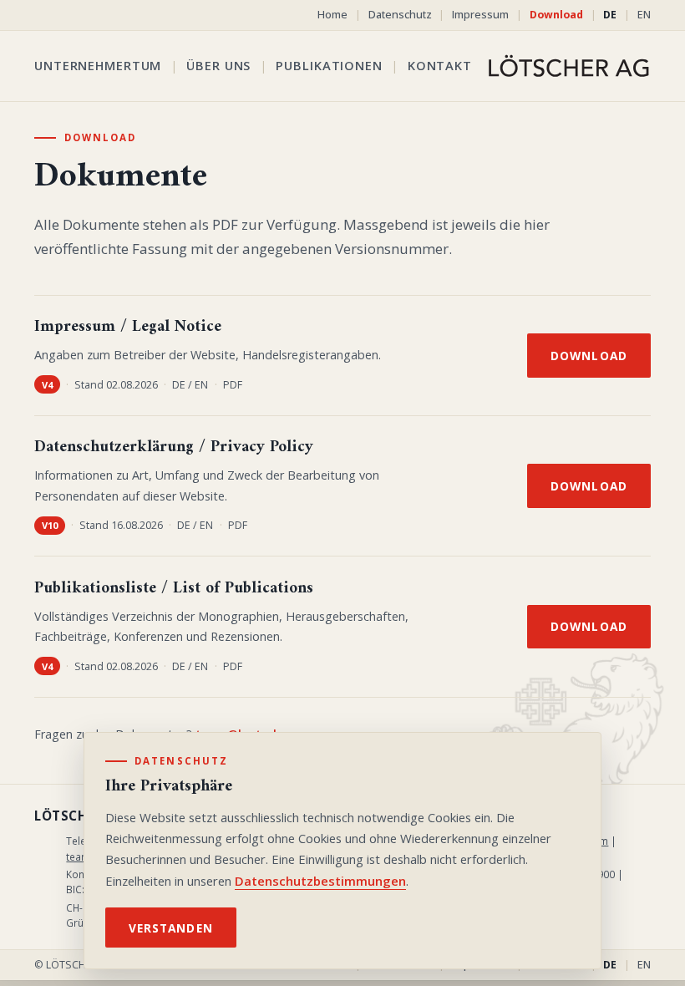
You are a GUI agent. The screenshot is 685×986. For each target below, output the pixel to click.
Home (332, 15)
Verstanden (171, 928)
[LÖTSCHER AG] (569, 66)
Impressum (480, 15)
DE (609, 15)
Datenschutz (400, 15)
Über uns (218, 65)
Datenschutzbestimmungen (320, 880)
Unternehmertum (97, 65)
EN (644, 15)
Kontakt (440, 65)
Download (556, 15)
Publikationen (329, 65)
